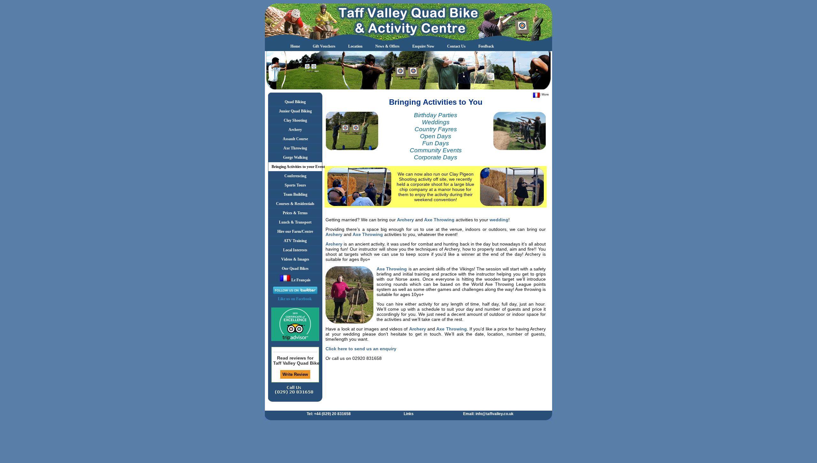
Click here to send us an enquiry (361, 348)
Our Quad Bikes (295, 268)
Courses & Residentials (295, 203)
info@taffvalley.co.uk (494, 414)
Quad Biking (295, 102)
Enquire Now (423, 46)
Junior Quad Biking (295, 111)
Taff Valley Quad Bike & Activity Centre (295, 363)
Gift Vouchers (324, 46)
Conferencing (295, 176)
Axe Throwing (295, 148)
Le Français (300, 280)
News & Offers (387, 46)
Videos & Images (295, 259)
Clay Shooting (295, 120)
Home (295, 46)
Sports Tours (295, 185)
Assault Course (295, 139)
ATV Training (295, 241)
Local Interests (295, 250)
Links (409, 414)
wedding (499, 219)
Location (355, 46)
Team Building (295, 194)
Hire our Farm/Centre (295, 231)
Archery (295, 129)
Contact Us (456, 46)
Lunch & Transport (295, 222)
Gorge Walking (295, 157)
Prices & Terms (295, 213)
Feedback (486, 46)
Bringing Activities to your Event (297, 166)
